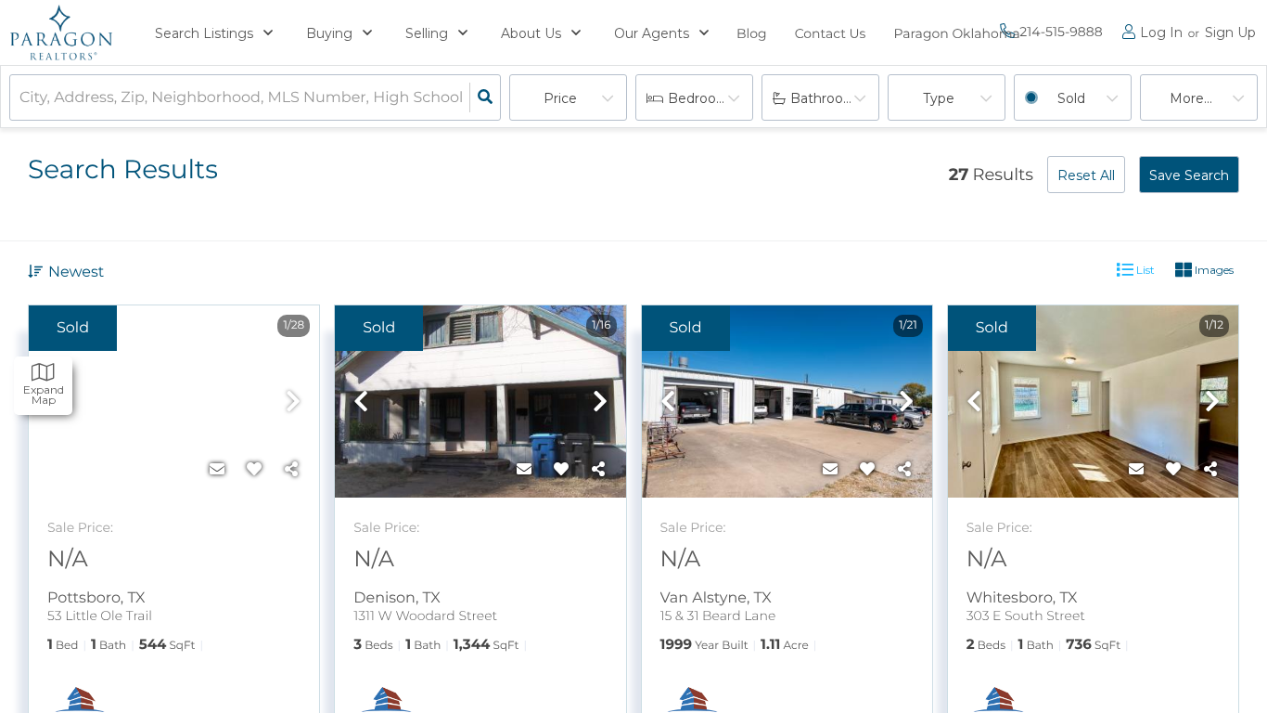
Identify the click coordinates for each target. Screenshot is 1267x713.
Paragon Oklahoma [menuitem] (956, 33)
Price (560, 98)
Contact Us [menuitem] (830, 33)
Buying (329, 33)
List (1144, 270)
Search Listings (204, 33)
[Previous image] (361, 402)
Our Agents (651, 33)
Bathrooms (827, 98)
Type (938, 98)
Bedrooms (702, 98)
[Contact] (217, 469)
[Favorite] (254, 469)
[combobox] (21, 97)
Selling (426, 33)
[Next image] (293, 402)
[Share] (291, 469)
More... (1191, 98)
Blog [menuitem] (751, 33)
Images (1213, 270)
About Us (531, 33)
